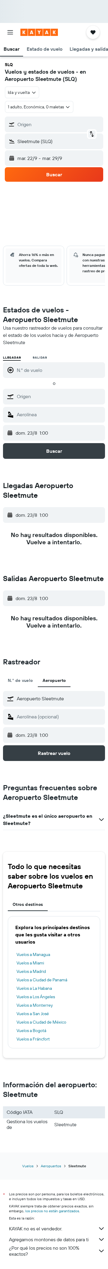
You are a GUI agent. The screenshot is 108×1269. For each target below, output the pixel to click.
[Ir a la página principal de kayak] (39, 32)
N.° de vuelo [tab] (20, 680)
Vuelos (28, 1166)
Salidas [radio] (40, 358)
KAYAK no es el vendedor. (35, 1229)
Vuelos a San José (32, 1013)
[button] (10, 32)
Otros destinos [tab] (28, 904)
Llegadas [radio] (12, 358)
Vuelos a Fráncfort (33, 1039)
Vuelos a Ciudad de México (41, 1022)
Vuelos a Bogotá (31, 1030)
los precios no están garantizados (52, 1211)
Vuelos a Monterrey (34, 1005)
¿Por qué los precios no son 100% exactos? (44, 1251)
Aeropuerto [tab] (54, 680)
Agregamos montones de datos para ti (48, 1239)
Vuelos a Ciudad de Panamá (41, 980)
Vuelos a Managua (33, 954)
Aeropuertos (51, 1166)
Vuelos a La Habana (34, 988)
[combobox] (59, 396)
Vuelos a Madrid (31, 971)
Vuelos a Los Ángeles (35, 996)
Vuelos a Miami (30, 963)
